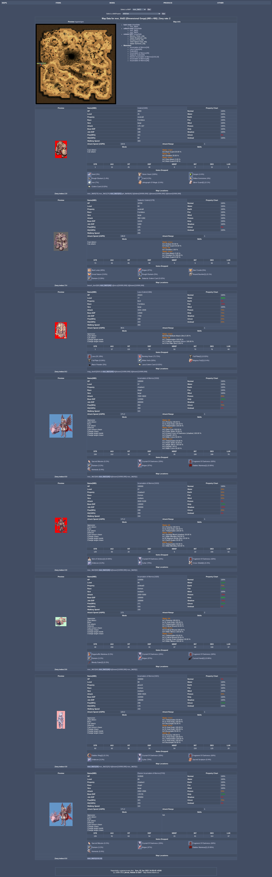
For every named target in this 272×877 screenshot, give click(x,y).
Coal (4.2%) (146, 178)
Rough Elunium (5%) (150, 274)
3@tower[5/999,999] (173, 194)
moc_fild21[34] (93, 767)
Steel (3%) (96, 174)
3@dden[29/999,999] (140, 194)
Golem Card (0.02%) (100, 186)
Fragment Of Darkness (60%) (204, 461)
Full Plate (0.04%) (98, 360)
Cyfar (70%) (147, 563)
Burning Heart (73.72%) (151, 356)
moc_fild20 (134, 27)
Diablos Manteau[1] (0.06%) (203, 465)
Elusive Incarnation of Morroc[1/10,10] (144, 57)
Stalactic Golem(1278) (146, 200)
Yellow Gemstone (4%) (201, 178)
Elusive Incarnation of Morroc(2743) (151, 773)
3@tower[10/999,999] (136, 285)
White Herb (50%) (149, 360)
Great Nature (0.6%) (99, 274)
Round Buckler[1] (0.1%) (202, 274)
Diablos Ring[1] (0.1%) (100, 755)
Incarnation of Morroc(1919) (148, 483)
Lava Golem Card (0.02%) (152, 364)
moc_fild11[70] (104, 194)
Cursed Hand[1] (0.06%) (202, 658)
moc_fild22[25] (104, 767)
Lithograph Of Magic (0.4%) (152, 182)
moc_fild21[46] (106, 285)
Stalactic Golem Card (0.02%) (153, 278)
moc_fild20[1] (132, 477)
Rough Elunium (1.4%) (100, 178)
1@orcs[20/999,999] (120, 285)
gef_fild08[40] (127, 194)
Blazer (183, 341)
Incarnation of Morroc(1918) (148, 378)
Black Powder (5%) (99, 364)
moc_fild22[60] (93, 477)
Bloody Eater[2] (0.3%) (100, 662)
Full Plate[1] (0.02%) (200, 356)
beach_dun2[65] (93, 285)
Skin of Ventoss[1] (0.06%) (102, 559)
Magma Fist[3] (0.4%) (201, 360)
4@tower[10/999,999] (118, 477)
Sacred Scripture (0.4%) (202, 759)
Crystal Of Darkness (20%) (152, 461)
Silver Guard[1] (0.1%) (201, 182)
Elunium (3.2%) (97, 465)
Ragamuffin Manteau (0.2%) (102, 654)
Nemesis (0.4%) (98, 470)
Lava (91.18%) (97, 356)
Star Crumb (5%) (199, 270)
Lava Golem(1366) (145, 292)
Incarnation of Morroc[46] (139, 53)
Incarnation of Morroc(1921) (148, 676)
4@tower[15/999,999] (122, 372)
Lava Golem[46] (136, 49)
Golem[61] (134, 51)
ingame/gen (79, 22)
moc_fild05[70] (93, 194)
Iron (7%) (95, 182)
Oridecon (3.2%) (98, 563)
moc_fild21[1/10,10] (94, 858)
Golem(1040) (143, 108)
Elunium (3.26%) (98, 278)
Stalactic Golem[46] (137, 55)
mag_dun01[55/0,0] (94, 372)
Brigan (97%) (147, 270)
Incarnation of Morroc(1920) (148, 577)
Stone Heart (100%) (149, 174)
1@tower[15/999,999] (157, 194)
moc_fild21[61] (116, 194)
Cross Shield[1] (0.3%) (201, 563)
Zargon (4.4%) (198, 174)
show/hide (136, 25)
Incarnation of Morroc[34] (139, 47)
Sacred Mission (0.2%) (100, 461)
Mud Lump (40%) (98, 270)
